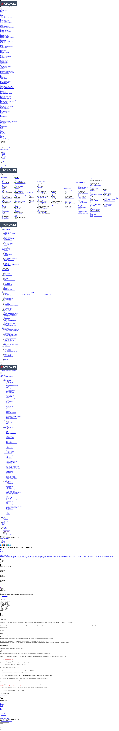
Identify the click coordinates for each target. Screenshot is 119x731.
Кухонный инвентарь (9, 483)
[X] (4, 545)
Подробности (2, 587)
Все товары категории (3, 695)
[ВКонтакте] (0, 545)
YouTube (3, 154)
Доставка (3, 599)
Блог (1, 709)
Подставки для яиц (62, 556)
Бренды (1, 707)
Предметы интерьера (9, 501)
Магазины (2, 708)
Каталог (5, 379)
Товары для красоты (9, 445)
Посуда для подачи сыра (42, 557)
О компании (2, 703)
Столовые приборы (9, 422)
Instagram (3, 153)
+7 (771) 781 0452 (3, 138)
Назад (8, 381)
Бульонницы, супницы (13, 557)
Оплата (3, 598)
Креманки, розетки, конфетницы (22, 557)
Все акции (2, 704)
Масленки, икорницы (101, 556)
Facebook (3, 152)
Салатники (5, 557)
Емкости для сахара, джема (4, 556)
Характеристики (4, 596)
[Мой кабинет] (0, 363)
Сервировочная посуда (9, 401)
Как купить (6, 519)
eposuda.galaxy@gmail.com (5, 149)
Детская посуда (80, 556)
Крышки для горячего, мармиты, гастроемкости (90, 556)
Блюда (38, 557)
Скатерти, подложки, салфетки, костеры (71, 556)
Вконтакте (4, 151)
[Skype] (8, 545)
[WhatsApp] (7, 545)
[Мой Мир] (3, 545)
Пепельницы (35, 557)
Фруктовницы (24, 556)
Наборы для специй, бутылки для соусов (33, 556)
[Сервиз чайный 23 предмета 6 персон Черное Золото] (9, 558)
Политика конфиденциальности (6, 721)
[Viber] (6, 545)
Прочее (31, 557)
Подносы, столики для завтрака (54, 556)
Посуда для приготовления (17, 553)
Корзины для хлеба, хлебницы (44, 556)
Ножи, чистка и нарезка (10, 454)
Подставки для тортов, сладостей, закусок (15, 556)
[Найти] (1, 8)
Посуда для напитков (9, 382)
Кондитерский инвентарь (10, 465)
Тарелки (8, 557)
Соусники (28, 557)
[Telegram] (10, 545)
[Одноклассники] (2, 545)
